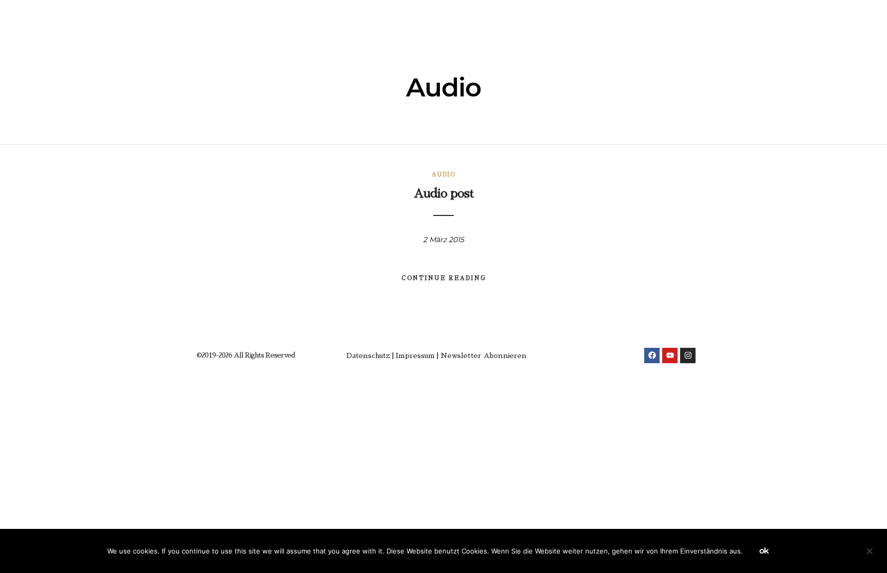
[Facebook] (652, 355)
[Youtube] (670, 355)
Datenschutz (368, 355)
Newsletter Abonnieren (483, 355)
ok (763, 551)
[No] (869, 553)
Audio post (443, 193)
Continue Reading (443, 278)
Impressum (415, 355)
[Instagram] (688, 355)
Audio (443, 174)
